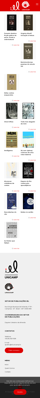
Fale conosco (14, 350)
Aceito (20, 392)
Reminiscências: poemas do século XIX (28, 64)
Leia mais (16, 45)
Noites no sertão (27, 212)
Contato (8, 372)
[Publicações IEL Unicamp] (20, 5)
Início (6, 364)
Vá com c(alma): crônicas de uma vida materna (27, 152)
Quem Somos (10, 368)
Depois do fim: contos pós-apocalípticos (26, 183)
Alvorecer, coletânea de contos (9, 183)
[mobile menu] (37, 4)
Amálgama (8, 150)
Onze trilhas (8, 122)
